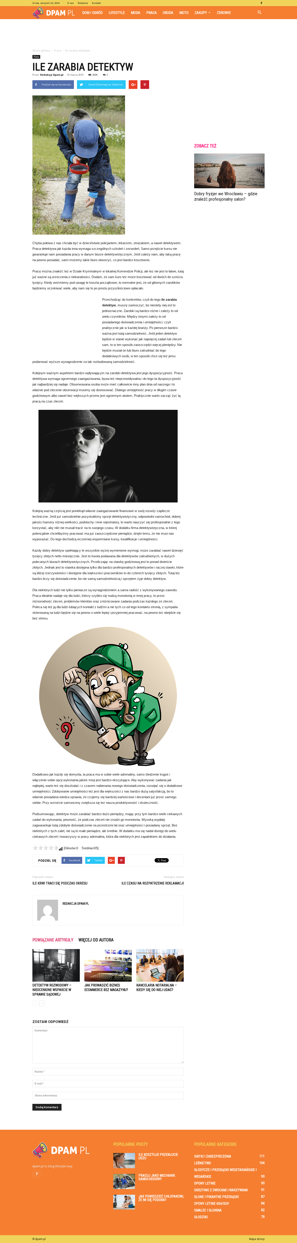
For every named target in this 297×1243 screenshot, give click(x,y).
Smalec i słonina (208, 1210)
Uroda (168, 12)
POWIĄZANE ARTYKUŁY (52, 940)
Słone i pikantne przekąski (216, 1197)
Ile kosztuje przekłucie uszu (158, 1156)
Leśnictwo (202, 1163)
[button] (259, 12)
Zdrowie (224, 12)
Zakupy (201, 12)
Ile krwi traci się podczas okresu (59, 883)
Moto (184, 12)
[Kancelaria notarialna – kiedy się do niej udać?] (160, 965)
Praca (151, 12)
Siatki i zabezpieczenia (212, 1156)
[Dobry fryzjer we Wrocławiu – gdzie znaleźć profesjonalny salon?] (229, 170)
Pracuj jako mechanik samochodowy (156, 1177)
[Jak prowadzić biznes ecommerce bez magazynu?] (108, 965)
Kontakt (96, 3)
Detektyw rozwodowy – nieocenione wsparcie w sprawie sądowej (51, 989)
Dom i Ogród (92, 12)
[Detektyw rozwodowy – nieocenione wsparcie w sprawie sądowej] (56, 965)
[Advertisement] (148, 34)
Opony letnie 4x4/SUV (211, 1203)
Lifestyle (117, 12)
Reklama (83, 3)
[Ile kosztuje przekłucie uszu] (124, 1160)
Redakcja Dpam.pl (51, 74)
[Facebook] (261, 3)
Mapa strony (257, 1239)
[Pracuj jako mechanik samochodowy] (124, 1181)
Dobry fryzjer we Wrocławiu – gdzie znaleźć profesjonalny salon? (225, 196)
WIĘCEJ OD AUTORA (95, 940)
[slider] (45, 847)
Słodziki (201, 1217)
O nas (70, 3)
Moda (135, 12)
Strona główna (41, 50)
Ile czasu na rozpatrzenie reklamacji (153, 883)
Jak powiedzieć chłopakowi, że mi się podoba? (161, 1198)
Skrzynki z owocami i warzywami (221, 1190)
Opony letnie (204, 1183)
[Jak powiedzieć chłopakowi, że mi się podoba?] (124, 1202)
